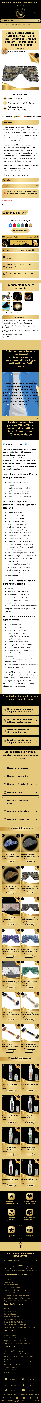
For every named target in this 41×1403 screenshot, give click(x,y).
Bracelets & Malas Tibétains (13, 1322)
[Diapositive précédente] (16, 418)
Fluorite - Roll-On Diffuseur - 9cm (29, 1180)
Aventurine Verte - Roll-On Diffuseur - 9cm (29, 1148)
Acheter (10, 861)
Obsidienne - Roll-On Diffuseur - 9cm (10, 1116)
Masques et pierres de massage (15, 1325)
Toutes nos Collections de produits (16, 1293)
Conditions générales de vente (15, 1351)
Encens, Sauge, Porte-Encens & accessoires (19, 1327)
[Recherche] (38, 20)
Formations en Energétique (13, 1287)
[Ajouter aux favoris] (3, 835)
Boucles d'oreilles (10, 1311)
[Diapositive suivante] (25, 418)
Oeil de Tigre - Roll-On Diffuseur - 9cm (28, 1116)
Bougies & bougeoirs (11, 1314)
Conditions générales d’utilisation (16, 1354)
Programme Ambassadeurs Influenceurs (18, 1301)
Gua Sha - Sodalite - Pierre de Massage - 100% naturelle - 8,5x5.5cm (10, 855)
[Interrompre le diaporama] (37, 418)
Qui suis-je (7, 1279)
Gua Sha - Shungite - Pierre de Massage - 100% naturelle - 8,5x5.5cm (30, 855)
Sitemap (7, 1372)
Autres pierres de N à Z (29, 24)
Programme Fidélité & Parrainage (15, 1290)
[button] (3, 13)
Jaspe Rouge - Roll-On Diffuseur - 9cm (11, 1180)
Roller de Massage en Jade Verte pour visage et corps (30, 1013)
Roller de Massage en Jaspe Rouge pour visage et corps (10, 1045)
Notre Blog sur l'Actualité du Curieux (17, 1298)
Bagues (6, 1309)
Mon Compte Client (11, 1335)
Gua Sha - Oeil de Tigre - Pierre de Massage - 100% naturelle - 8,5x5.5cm (10, 887)
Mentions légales (10, 1370)
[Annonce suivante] (38, 4)
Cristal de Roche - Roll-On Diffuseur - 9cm (10, 1148)
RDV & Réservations (11, 1285)
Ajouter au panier (20, 317)
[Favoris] (35, 13)
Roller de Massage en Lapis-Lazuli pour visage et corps (29, 1045)
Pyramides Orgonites (11, 1317)
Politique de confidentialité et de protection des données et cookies (19, 1363)
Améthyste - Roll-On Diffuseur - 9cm (10, 1085)
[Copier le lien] (30, 225)
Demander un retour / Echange (15, 1338)
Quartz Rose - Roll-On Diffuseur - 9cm (30, 1085)
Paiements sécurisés (11, 1367)
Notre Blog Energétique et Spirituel (16, 1295)
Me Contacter (9, 1282)
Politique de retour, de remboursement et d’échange (19, 1357)
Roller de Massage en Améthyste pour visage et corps (10, 1013)
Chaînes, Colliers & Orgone (13, 1319)
